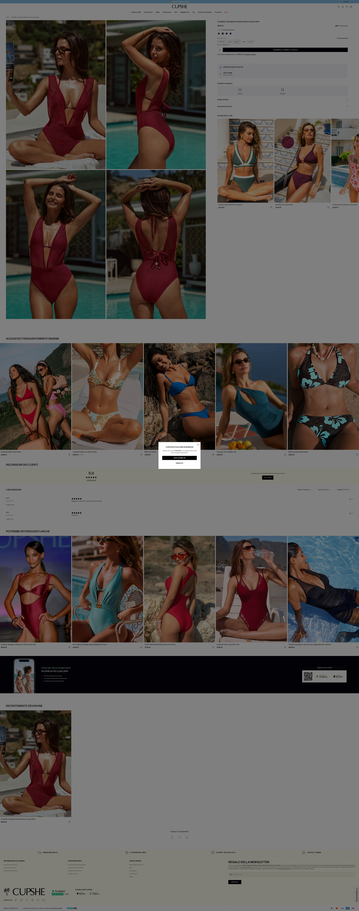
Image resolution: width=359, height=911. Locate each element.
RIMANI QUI (179, 463)
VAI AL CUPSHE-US (179, 458)
